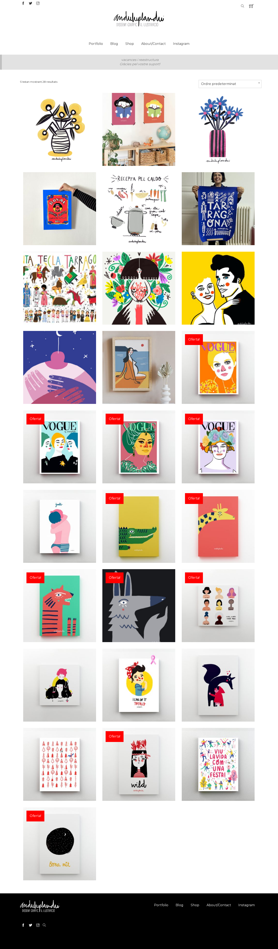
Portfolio (96, 44)
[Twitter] (30, 4)
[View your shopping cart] (251, 6)
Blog (114, 44)
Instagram (181, 44)
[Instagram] (38, 4)
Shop (129, 44)
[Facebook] (23, 4)
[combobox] (230, 84)
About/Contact (153, 44)
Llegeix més (60, 141)
